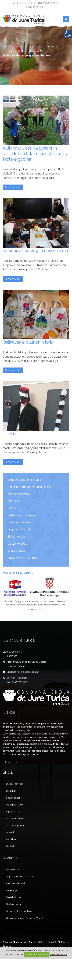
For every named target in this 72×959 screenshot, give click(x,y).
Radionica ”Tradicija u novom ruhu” (36, 250)
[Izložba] (36, 406)
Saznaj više (11, 762)
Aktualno (11, 839)
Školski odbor (16, 536)
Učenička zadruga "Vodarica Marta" (30, 487)
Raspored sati (13, 869)
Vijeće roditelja (17, 550)
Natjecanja (11, 890)
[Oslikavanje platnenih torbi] (36, 314)
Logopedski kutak (19, 529)
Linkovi (12, 508)
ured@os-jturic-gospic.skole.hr (23, 672)
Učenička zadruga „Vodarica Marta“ (24, 918)
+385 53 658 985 (25, 2)
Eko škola (14, 501)
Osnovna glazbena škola (19, 911)
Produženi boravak (16, 883)
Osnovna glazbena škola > (25, 479)
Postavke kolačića (58, 954)
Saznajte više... (13, 187)
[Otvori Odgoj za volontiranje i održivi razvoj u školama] (36, 591)
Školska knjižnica (15, 825)
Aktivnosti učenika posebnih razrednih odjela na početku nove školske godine (35, 153)
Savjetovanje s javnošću (23, 557)
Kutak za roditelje (19, 522)
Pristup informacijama (21, 515)
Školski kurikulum (15, 818)
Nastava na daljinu (15, 904)
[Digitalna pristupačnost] (68, 34)
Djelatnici (11, 791)
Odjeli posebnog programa (20, 876)
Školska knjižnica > (19, 494)
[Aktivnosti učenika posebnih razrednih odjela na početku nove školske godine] (36, 120)
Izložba (9, 433)
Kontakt (10, 846)
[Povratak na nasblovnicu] (36, 697)
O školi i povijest (14, 784)
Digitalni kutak (13, 897)
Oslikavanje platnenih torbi (28, 342)
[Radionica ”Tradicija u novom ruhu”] (36, 223)
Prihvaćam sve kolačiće (37, 954)
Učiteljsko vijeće (18, 543)
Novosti (10, 832)
